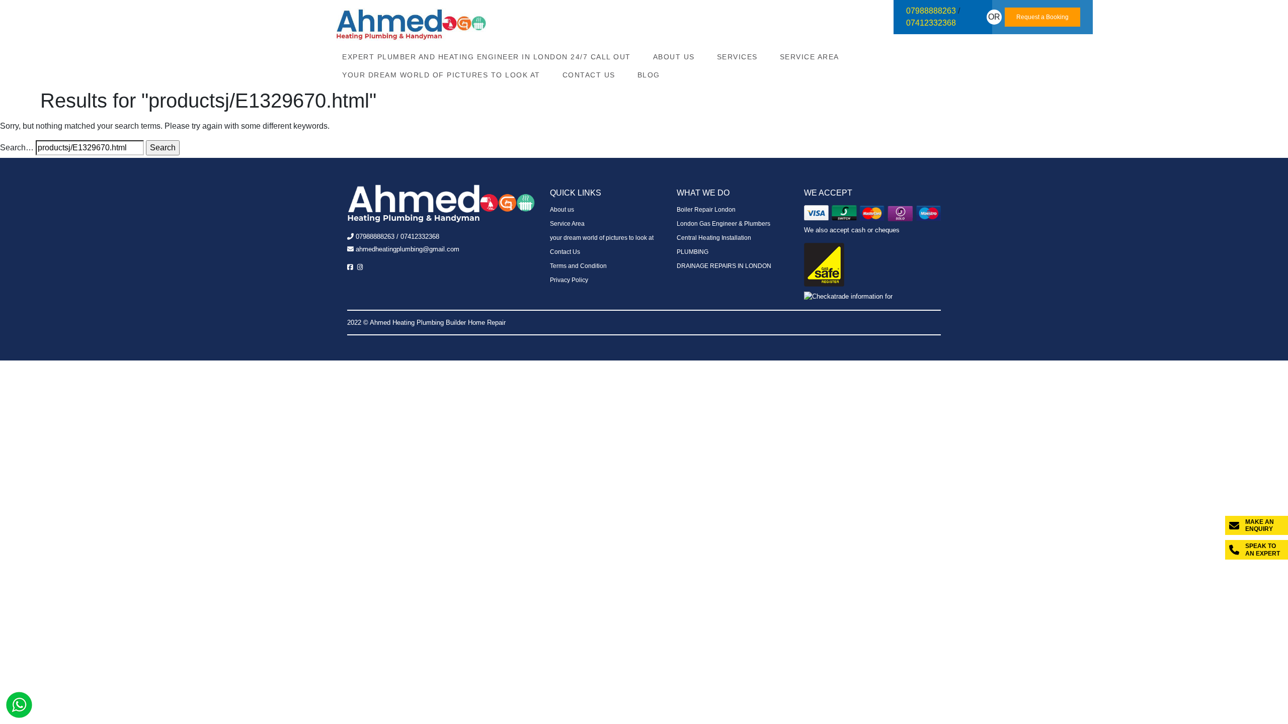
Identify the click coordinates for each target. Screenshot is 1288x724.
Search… (17, 147)
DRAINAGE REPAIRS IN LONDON (724, 265)
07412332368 (931, 23)
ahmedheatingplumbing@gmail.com (407, 249)
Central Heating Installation (714, 237)
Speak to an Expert (1262, 549)
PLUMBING (692, 251)
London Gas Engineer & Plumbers (723, 223)
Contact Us (588, 75)
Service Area (809, 57)
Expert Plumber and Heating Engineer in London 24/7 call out (486, 57)
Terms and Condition (578, 265)
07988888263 (931, 11)
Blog (648, 75)
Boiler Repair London (706, 209)
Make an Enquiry (1259, 525)
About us (674, 57)
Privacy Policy (569, 280)
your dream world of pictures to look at (441, 75)
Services (737, 57)
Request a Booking (1042, 17)
